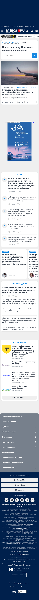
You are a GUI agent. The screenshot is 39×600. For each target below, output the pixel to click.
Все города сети (8, 468)
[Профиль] (36, 31)
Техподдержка (8, 452)
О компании (7, 437)
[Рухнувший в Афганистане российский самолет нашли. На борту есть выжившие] (19, 73)
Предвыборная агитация (12, 457)
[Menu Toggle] (2, 31)
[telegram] (6, 500)
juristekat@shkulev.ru (22, 528)
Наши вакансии (8, 447)
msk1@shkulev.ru (28, 524)
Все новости (13, 42)
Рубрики (5, 427)
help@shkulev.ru (24, 530)
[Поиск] (27, 31)
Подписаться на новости (12, 416)
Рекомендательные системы (19, 557)
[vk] (12, 500)
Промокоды (18, 26)
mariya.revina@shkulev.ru (13, 534)
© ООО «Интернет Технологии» (19, 587)
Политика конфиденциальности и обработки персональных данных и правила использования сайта (19, 564)
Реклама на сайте (9, 432)
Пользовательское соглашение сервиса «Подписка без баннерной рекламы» (19, 560)
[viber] (27, 500)
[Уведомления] (31, 31)
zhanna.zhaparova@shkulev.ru (12, 541)
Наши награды (8, 442)
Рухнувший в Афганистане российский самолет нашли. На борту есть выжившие (17, 92)
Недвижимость (7, 26)
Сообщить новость (10, 422)
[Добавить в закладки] (35, 102)
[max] (22, 500)
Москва (5, 42)
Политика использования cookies (19, 554)
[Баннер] (8, 36)
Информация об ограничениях (19, 551)
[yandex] (32, 500)
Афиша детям (29, 26)
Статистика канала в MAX (12, 463)
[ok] (17, 500)
